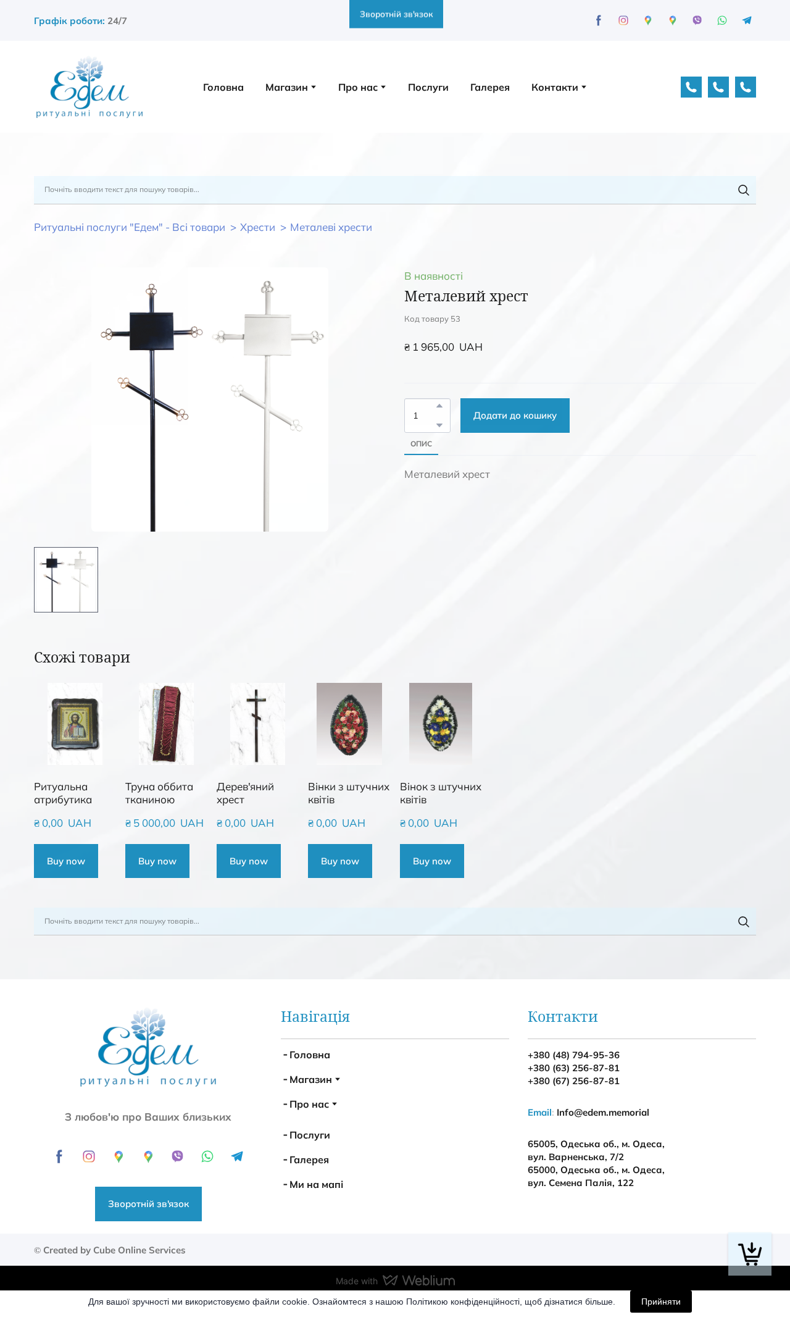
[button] (556, 97)
